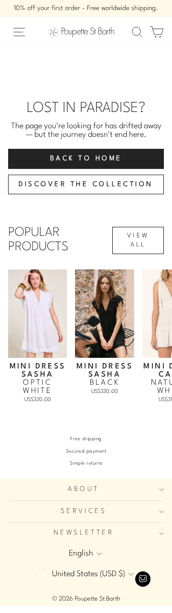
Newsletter (84, 533)
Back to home (86, 158)
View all (138, 240)
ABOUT (83, 489)
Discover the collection (86, 184)
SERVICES (84, 511)
